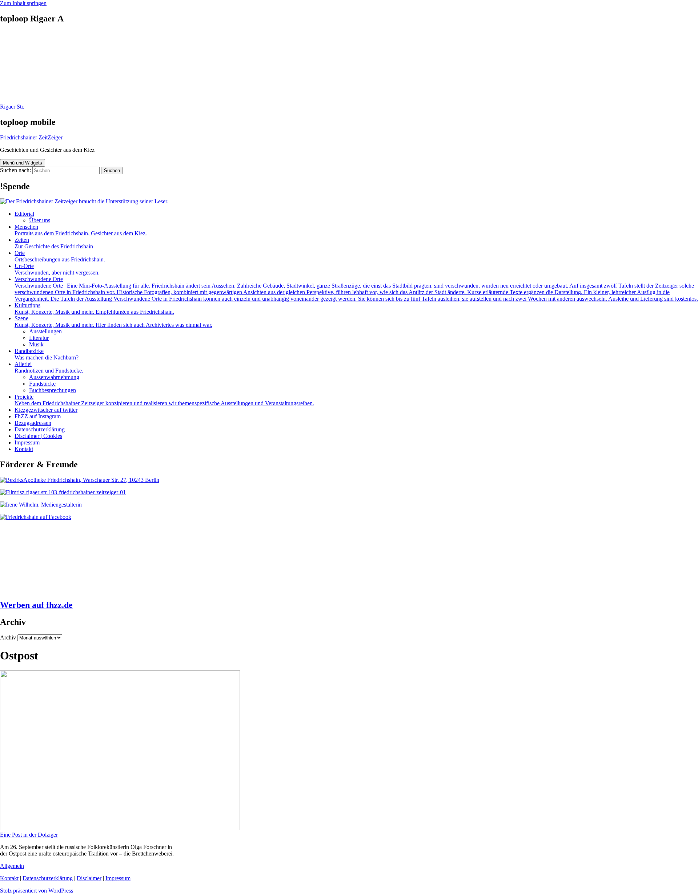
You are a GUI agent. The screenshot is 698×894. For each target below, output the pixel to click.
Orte (60, 256)
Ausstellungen (45, 331)
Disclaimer (89, 878)
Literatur (39, 338)
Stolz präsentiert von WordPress (36, 890)
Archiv (8, 637)
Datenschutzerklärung (40, 429)
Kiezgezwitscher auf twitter (46, 410)
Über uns (39, 220)
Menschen (81, 230)
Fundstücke (42, 384)
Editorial (24, 214)
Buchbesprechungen (52, 390)
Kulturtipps (94, 308)
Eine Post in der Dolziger (29, 835)
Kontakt (24, 449)
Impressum (27, 442)
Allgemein (12, 866)
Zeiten (54, 243)
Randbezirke (47, 354)
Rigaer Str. (12, 106)
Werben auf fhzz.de (36, 605)
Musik (36, 344)
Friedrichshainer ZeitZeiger (31, 137)
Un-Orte (57, 269)
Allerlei (49, 367)
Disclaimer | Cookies (38, 436)
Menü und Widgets (22, 163)
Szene (113, 321)
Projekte (164, 400)
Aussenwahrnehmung (54, 377)
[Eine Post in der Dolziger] (120, 828)
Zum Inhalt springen (23, 3)
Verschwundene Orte (356, 289)
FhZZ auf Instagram (38, 416)
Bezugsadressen (33, 423)
